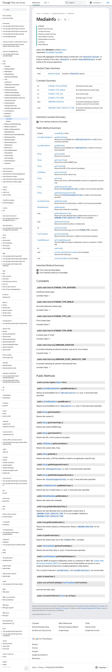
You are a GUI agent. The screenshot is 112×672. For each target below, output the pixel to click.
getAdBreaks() (63, 570)
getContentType (60, 160)
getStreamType (60, 228)
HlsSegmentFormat (70, 189)
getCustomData (60, 172)
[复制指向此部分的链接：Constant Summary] (58, 81)
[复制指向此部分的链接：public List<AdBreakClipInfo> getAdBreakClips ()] (79, 388)
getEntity (57, 178)
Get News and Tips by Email (41, 630)
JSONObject (41, 172)
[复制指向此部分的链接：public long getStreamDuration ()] (66, 522)
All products (36, 658)
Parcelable (50, 52)
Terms (34, 667)
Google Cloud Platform (40, 655)
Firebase (35, 651)
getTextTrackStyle (60, 234)
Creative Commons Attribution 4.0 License (91, 606)
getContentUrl (59, 166)
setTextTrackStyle (60, 252)
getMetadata (59, 207)
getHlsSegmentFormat (62, 187)
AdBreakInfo (45, 145)
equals (56, 133)
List (38, 137)
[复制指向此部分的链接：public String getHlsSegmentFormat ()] (71, 464)
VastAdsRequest (43, 240)
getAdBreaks (59, 145)
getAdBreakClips (60, 137)
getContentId (59, 154)
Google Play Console (92, 630)
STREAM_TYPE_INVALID (56, 90)
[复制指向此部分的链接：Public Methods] (57, 376)
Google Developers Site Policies (91, 608)
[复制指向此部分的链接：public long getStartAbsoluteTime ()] (69, 506)
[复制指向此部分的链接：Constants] (51, 281)
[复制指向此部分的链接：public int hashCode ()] (57, 576)
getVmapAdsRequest (61, 240)
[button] (14, 18)
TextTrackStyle (42, 234)
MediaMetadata (42, 207)
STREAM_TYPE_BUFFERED (57, 86)
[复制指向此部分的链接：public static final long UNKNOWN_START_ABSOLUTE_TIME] (88, 359)
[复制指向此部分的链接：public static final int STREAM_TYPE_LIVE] (73, 316)
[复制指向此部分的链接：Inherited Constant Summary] (68, 117)
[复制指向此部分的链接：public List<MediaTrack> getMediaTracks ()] (75, 485)
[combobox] (75, 3)
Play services (18, 2)
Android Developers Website (68, 627)
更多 (45, 3)
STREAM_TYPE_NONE (56, 98)
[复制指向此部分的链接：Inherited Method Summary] (66, 265)
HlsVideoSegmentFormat (73, 195)
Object (63, 50)
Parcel (67, 258)
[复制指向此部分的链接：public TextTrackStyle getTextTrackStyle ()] (74, 546)
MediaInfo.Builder (91, 57)
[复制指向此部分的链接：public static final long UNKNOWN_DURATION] (76, 345)
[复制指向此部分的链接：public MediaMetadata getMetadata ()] (70, 496)
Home (38, 13)
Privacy (41, 667)
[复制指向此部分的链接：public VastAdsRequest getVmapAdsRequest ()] (77, 556)
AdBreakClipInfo (46, 137)
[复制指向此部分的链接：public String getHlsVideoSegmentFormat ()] (75, 475)
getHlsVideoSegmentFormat (64, 193)
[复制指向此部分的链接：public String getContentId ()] (62, 412)
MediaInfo (64, 59)
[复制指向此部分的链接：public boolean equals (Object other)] (69, 382)
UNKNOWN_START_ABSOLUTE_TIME (61, 108)
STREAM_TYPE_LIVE (55, 94)
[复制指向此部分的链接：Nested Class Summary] (62, 68)
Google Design (64, 630)
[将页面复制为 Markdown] (65, 20)
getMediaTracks (60, 201)
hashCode (57, 248)
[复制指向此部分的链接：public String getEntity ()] (59, 454)
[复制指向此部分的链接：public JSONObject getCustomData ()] (69, 443)
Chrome (35, 648)
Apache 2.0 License (62, 608)
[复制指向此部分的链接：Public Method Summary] (63, 128)
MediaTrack (45, 201)
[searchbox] (15, 9)
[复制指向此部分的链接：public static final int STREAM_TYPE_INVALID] (76, 302)
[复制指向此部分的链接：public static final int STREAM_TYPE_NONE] (74, 330)
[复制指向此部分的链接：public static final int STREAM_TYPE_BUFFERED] (78, 287)
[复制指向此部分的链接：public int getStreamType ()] (62, 535)
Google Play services (58, 13)
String (39, 154)
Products (46, 13)
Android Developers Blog (40, 627)
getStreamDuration (61, 222)
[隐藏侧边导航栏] (26, 668)
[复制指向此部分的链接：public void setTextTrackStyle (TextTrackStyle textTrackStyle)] (43, 585)
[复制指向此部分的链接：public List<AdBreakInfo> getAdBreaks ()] (73, 401)
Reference (36, 3)
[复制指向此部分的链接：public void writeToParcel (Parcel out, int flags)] (78, 595)
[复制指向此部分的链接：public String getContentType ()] (65, 422)
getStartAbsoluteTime (62, 213)
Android (35, 644)
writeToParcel (59, 258)
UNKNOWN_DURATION (56, 102)
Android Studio (90, 627)
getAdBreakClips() (82, 570)
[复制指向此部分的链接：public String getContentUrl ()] (63, 433)
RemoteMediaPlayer (87, 59)
